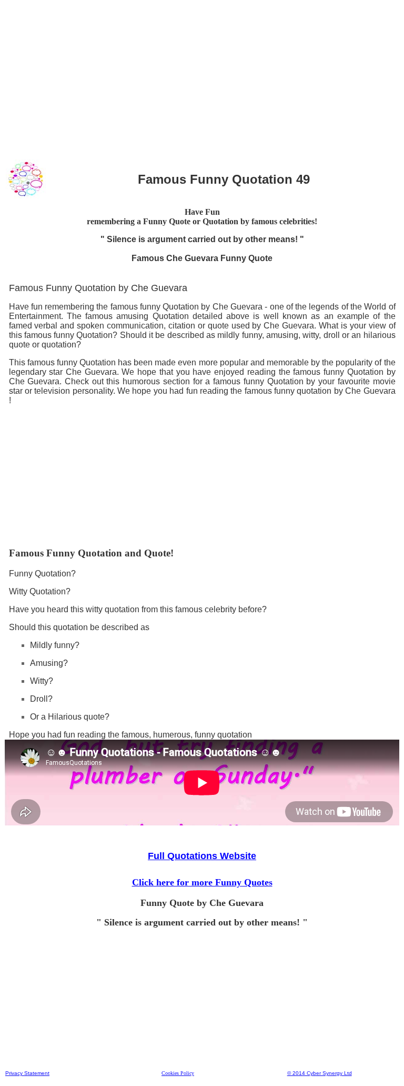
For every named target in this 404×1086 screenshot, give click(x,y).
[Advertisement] (202, 78)
